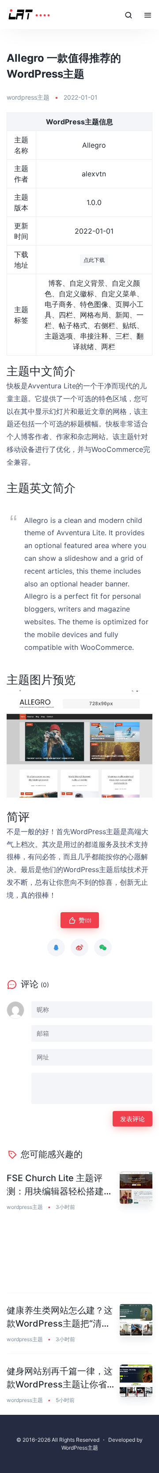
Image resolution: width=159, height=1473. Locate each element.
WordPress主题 (79, 1447)
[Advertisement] (79, 1257)
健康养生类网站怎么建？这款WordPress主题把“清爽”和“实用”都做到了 (60, 1317)
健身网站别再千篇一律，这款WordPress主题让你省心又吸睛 (61, 1378)
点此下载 (94, 260)
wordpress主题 (28, 97)
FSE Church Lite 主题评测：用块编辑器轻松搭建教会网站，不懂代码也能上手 (60, 1185)
